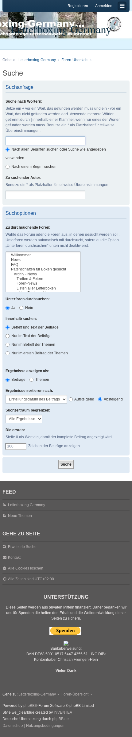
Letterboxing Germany (61, 29)
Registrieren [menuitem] (78, 6)
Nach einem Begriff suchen (33, 166)
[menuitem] (12, 726)
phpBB (29, 706)
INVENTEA (63, 712)
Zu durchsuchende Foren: (28, 227)
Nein (28, 307)
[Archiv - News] (43, 274)
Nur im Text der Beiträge (31, 336)
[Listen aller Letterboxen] (43, 288)
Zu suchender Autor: (23, 177)
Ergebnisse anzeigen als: (27, 371)
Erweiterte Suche (22, 547)
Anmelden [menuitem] (103, 6)
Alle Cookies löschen (25, 568)
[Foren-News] (43, 283)
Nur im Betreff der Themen (32, 344)
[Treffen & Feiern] (43, 279)
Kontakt (14, 557)
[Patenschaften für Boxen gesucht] (43, 269)
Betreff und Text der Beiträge (34, 327)
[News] (43, 260)
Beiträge (17, 379)
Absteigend (113, 399)
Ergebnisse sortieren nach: (29, 390)
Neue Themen (20, 516)
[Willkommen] (43, 255)
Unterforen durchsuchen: (28, 299)
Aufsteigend (84, 399)
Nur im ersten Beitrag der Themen (39, 353)
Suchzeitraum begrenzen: (28, 410)
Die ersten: (15, 430)
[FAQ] (43, 264)
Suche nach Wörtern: (24, 101)
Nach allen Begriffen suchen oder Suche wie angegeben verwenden (56, 153)
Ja (12, 307)
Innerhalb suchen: (21, 319)
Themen (41, 379)
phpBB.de (60, 719)
